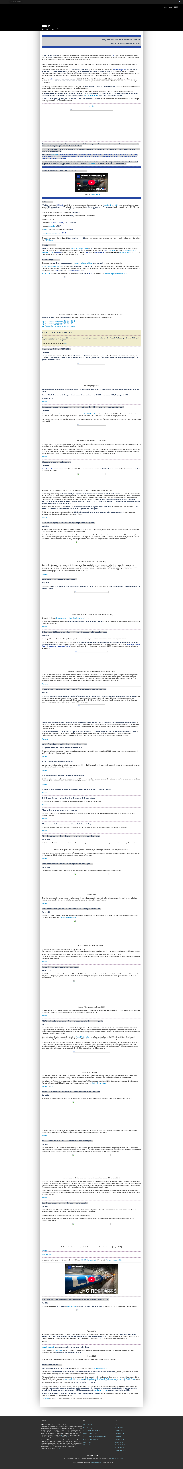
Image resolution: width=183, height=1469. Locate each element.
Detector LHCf (119, 1442)
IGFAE (62, 1435)
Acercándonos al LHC (16, 2)
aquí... (65, 343)
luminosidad (51, 226)
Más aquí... (45, 402)
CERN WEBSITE (95, 194)
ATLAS (44, 274)
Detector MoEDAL (120, 1445)
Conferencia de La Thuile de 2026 (70, 917)
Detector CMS (119, 1428)
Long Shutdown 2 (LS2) (111, 205)
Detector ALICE (119, 1433)
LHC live (91, 106)
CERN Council (58, 1351)
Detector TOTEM (119, 1439)
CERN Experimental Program (91, 1430)
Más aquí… (45, 457)
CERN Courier (49, 240)
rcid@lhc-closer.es (96, 1462)
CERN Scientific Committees (91, 1439)
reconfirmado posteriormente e (113, 274)
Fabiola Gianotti (48, 1347)
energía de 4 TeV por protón (79, 249)
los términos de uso (91, 95)
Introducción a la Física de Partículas (73, 1379)
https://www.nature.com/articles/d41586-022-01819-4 (58, 327)
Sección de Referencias (100, 1368)
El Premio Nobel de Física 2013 (51, 266)
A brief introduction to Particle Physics (124, 1379)
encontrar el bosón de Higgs (83, 263)
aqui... (52, 1086)
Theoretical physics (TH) (90, 1433)
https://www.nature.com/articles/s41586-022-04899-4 (58, 321)
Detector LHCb (119, 1436)
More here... (45, 517)
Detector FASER (119, 1448)
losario (47, 1399)
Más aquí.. (45, 805)
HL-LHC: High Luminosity (88, 1260)
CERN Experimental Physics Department (94, 1436)
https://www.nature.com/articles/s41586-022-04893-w (58, 323)
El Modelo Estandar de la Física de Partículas (98, 1379)
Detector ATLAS (119, 1430)
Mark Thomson (71, 1306)
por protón (109, 250)
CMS (49, 274)
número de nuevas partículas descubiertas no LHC (70, 618)
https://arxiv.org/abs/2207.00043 (52, 325)
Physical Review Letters (83, 1037)
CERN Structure (87, 1442)
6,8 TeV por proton (124, 252)
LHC (116, 1425)
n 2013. (125, 274)
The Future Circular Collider (114, 1260)
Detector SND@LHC (120, 1450)
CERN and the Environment (91, 1445)
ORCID (67, 1437)
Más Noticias (92, 164)
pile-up (45, 229)
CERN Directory (87, 1428)
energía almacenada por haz (51, 233)
